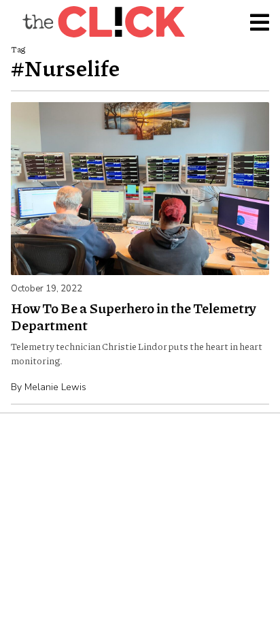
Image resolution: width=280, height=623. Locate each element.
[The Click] (103, 21)
